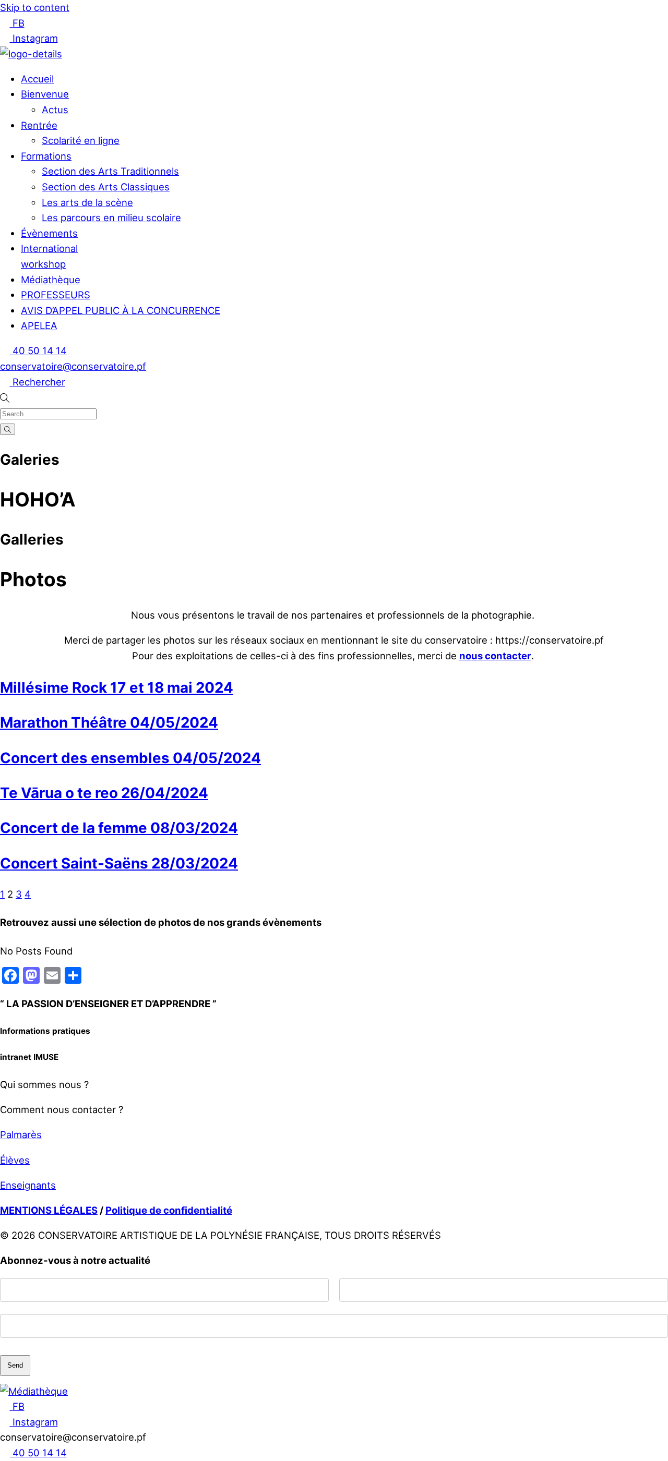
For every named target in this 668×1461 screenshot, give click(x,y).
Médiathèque (50, 279)
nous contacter (495, 655)
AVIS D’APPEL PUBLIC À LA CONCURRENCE (120, 310)
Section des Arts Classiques (106, 186)
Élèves (15, 1160)
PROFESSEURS (55, 294)
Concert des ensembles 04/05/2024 (130, 758)
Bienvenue (45, 94)
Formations (46, 156)
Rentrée (39, 125)
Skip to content (34, 7)
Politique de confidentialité (168, 1210)
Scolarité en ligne (81, 140)
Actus (55, 109)
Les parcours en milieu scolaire (111, 217)
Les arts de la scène (87, 202)
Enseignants (28, 1185)
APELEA (39, 325)
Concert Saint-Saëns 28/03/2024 (119, 863)
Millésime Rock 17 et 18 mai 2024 (116, 687)
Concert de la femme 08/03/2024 (119, 828)
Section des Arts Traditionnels (110, 171)
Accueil (37, 78)
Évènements (49, 233)
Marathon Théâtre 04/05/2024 (109, 722)
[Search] (7, 429)
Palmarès (21, 1134)
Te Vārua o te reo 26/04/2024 (104, 793)
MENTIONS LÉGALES (49, 1210)
